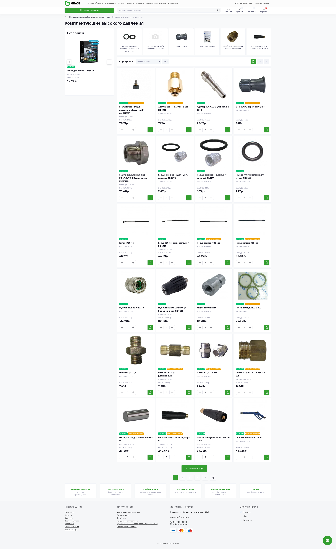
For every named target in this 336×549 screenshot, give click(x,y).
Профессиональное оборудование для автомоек (89, 17)
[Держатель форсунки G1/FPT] (252, 85)
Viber (245, 516)
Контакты (140, 3)
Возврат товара (71, 530)
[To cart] (150, 129)
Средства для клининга (126, 527)
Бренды (121, 3)
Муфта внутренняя (206, 308)
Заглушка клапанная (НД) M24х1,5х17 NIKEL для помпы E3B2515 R (133, 178)
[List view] (260, 61)
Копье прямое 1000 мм (208, 243)
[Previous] (69, 62)
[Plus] (133, 129)
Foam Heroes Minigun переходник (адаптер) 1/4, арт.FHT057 (132, 110)
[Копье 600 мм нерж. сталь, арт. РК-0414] (174, 221)
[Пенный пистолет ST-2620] (252, 415)
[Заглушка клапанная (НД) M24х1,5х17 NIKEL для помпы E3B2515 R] (136, 153)
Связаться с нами (72, 527)
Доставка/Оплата (72, 521)
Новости (130, 3)
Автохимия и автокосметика (128, 512)
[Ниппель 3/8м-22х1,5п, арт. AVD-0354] (252, 350)
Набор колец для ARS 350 (248, 308)
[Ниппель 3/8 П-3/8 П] (213, 350)
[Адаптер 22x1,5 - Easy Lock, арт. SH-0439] (174, 85)
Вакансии (69, 518)
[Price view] (266, 61)
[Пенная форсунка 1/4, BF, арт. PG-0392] (213, 415)
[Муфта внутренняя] (213, 286)
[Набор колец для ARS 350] (252, 286)
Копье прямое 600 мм (247, 243)
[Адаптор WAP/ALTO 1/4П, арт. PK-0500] (213, 85)
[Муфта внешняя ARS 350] (136, 286)
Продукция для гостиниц (127, 521)
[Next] (109, 62)
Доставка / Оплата (95, 3)
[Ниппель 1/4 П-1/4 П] (136, 350)
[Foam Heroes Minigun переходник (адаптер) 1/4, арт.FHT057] (136, 85)
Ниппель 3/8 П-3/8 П (207, 373)
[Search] (218, 10)
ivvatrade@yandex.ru (180, 517)
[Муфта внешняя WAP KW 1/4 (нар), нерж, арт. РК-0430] (174, 286)
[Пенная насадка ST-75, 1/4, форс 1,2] (174, 415)
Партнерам (173, 3)
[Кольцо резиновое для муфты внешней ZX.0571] (213, 153)
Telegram (247, 512)
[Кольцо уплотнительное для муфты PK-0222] (252, 153)
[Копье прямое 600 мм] (252, 221)
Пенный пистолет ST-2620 (249, 437)
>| (213, 477)
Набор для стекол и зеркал (80, 70)
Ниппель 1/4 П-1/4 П (128, 373)
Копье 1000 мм (126, 243)
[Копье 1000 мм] (136, 221)
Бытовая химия (123, 515)
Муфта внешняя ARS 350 (131, 308)
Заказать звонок (262, 3)
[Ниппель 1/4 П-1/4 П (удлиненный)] (174, 350)
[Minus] (122, 129)
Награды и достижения (156, 3)
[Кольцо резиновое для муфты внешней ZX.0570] (174, 153)
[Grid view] (253, 61)
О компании (110, 3)
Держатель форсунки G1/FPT (250, 107)
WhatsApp (247, 520)
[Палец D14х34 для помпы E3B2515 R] (136, 415)
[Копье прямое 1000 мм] (213, 221)
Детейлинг (121, 518)
